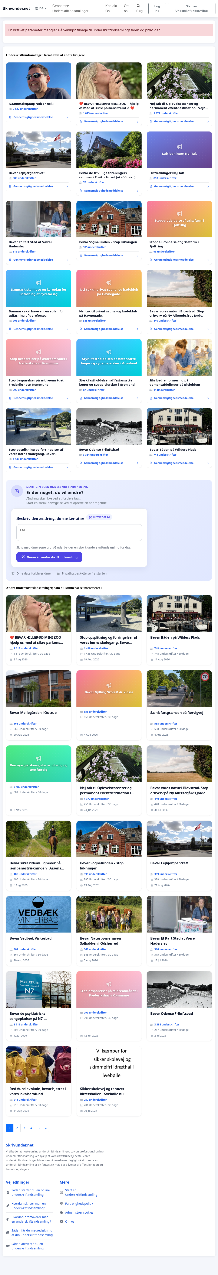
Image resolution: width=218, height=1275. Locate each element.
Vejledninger (17, 1182)
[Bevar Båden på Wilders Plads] (179, 438)
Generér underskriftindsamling (52, 557)
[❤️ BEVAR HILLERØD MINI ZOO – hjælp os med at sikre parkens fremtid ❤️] (109, 94)
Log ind (157, 8)
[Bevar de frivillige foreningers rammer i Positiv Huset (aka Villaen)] (109, 163)
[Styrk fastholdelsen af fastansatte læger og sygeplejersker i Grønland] (109, 371)
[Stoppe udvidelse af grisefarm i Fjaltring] (179, 233)
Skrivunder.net (16, 8)
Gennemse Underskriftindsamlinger (70, 8)
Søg (139, 11)
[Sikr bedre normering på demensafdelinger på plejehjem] (179, 371)
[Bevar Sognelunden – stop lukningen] (109, 230)
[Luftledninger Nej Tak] (179, 161)
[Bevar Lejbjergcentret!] (38, 161)
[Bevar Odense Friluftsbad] (109, 438)
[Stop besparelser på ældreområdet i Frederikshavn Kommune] (38, 371)
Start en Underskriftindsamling (191, 8)
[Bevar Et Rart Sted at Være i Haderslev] (38, 233)
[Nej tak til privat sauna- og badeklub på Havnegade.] (109, 302)
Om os (126, 8)
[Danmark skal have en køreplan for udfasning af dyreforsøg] (38, 302)
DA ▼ (43, 8)
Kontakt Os (111, 8)
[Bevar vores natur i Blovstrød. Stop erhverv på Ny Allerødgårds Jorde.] (179, 302)
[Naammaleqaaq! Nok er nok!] (38, 92)
